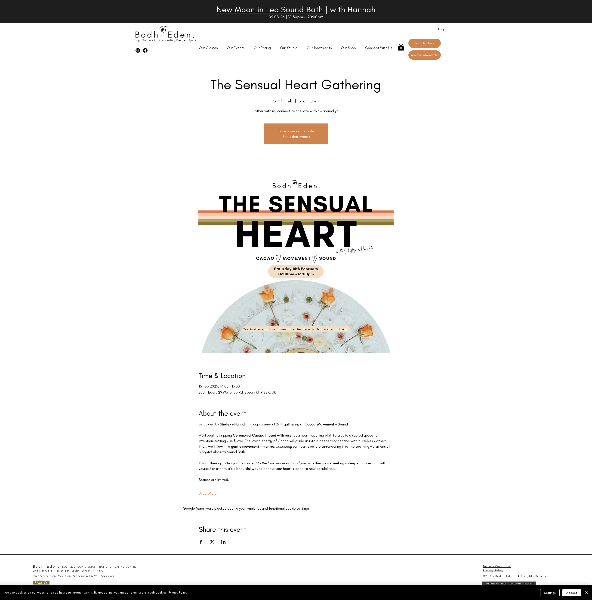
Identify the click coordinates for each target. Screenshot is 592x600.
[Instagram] (138, 50)
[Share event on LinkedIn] (223, 542)
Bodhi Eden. (46, 566)
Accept (571, 593)
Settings (550, 593)
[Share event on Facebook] (201, 542)
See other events (296, 136)
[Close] (586, 592)
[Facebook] (145, 50)
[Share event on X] (212, 542)
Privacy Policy (177, 592)
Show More (208, 493)
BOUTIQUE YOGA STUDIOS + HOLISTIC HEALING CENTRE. (100, 567)
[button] (401, 46)
